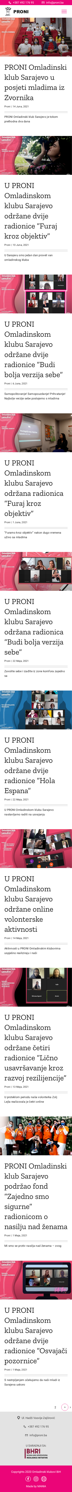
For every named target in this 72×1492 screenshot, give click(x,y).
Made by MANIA (36, 1486)
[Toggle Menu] (64, 11)
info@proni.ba (55, 2)
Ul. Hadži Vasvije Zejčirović (38, 1418)
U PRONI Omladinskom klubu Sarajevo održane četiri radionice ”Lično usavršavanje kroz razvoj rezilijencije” (35, 1047)
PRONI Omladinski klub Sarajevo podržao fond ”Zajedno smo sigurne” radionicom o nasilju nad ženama (35, 1196)
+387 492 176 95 (23, 2)
